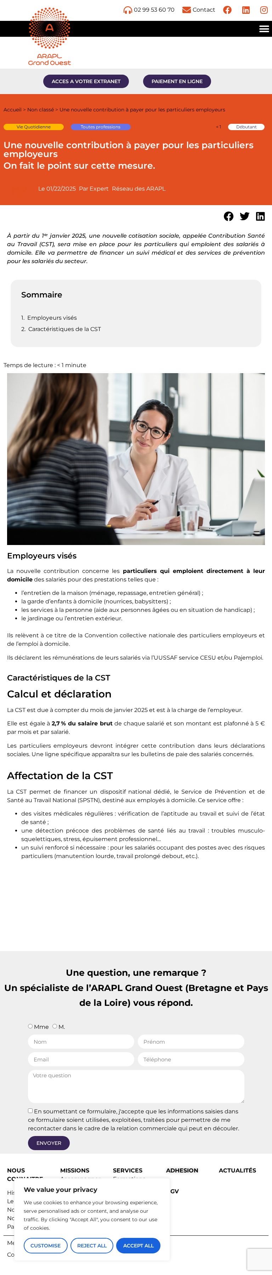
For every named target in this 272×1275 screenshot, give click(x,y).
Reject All (92, 1245)
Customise (45, 1245)
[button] (264, 29)
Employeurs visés (52, 317)
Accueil (13, 109)
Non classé (40, 109)
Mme (41, 1027)
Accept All (138, 1245)
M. (61, 1027)
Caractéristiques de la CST (64, 329)
